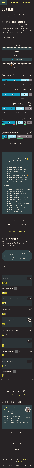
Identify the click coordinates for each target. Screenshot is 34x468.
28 (30, 76)
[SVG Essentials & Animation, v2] (28, 409)
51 (30, 118)
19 (30, 104)
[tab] (8, 37)
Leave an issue (25, 459)
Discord (20, 461)
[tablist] (9, 37)
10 (30, 132)
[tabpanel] (17, 138)
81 (30, 90)
